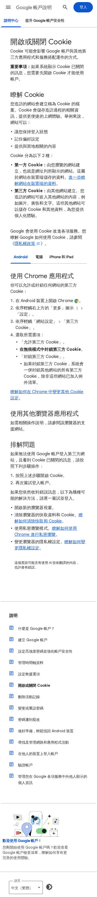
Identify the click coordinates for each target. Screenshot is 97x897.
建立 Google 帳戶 (32, 640)
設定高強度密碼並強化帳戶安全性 (45, 651)
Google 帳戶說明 (34, 7)
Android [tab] (21, 257)
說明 (13, 615)
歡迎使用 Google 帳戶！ (22, 841)
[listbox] (26, 887)
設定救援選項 (29, 674)
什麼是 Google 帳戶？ (36, 628)
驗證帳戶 (25, 765)
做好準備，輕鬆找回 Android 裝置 (45, 731)
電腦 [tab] (39, 257)
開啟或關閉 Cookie (34, 685)
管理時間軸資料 (30, 662)
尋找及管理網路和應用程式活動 (43, 742)
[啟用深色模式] (49, 887)
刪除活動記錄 (29, 696)
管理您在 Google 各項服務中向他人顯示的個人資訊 (52, 779)
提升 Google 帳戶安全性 (44, 20)
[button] (8, 7)
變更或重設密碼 (30, 708)
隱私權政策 (24, 243)
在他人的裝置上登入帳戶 (38, 753)
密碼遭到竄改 (29, 719)
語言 (17, 881)
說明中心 (11, 20)
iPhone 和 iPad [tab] (61, 257)
